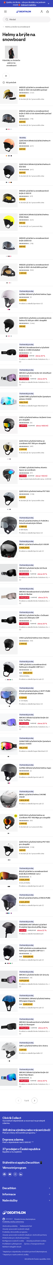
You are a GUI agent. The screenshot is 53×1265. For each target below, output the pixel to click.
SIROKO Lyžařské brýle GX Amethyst (35, 373)
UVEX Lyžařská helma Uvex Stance (34, 638)
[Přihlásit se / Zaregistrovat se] (42, 12)
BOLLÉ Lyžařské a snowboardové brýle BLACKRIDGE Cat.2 (33, 872)
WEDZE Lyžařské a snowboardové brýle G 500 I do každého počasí (34, 266)
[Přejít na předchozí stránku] (18, 1101)
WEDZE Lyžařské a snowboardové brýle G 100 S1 (34, 192)
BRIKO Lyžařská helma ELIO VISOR (34, 544)
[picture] (9, 95)
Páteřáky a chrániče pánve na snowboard (11, 63)
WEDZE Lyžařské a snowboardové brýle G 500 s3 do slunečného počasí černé (35, 113)
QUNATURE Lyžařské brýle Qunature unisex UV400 (35, 397)
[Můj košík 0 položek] (48, 12)
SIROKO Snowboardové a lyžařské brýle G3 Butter (34, 593)
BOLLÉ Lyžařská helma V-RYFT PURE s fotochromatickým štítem (35, 692)
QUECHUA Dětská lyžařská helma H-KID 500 (35, 142)
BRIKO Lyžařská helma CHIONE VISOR (32, 795)
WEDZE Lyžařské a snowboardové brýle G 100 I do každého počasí (34, 88)
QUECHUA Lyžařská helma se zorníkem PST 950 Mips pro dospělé (34, 816)
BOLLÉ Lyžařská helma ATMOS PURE (34, 898)
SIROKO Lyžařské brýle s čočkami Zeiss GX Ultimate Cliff (34, 616)
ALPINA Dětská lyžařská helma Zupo (35, 294)
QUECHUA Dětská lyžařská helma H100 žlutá (34, 215)
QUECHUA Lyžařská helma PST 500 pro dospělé (34, 843)
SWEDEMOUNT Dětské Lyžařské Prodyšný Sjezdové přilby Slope (33, 926)
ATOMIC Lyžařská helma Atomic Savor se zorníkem (33, 468)
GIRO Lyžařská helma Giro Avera (33, 1046)
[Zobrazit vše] (3, 27)
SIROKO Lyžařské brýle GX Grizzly (34, 975)
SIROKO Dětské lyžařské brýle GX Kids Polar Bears (34, 1073)
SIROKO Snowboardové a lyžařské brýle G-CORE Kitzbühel (34, 348)
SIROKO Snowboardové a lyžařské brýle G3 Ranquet (34, 1023)
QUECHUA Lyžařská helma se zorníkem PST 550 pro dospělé (32, 442)
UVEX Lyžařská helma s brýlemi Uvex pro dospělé (35, 418)
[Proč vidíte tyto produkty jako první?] (3, 82)
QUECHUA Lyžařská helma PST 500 (34, 491)
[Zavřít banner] (49, 4)
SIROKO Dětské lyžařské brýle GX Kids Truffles (34, 719)
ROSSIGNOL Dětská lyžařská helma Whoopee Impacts (35, 999)
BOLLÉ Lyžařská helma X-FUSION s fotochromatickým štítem (34, 522)
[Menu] (5, 12)
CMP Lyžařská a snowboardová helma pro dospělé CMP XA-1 (33, 665)
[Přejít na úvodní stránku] (23, 11)
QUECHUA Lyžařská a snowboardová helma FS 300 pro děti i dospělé (35, 319)
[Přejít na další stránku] (34, 1101)
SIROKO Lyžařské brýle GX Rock (33, 568)
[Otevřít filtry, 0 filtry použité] (6, 76)
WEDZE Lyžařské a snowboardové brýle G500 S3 (34, 239)
